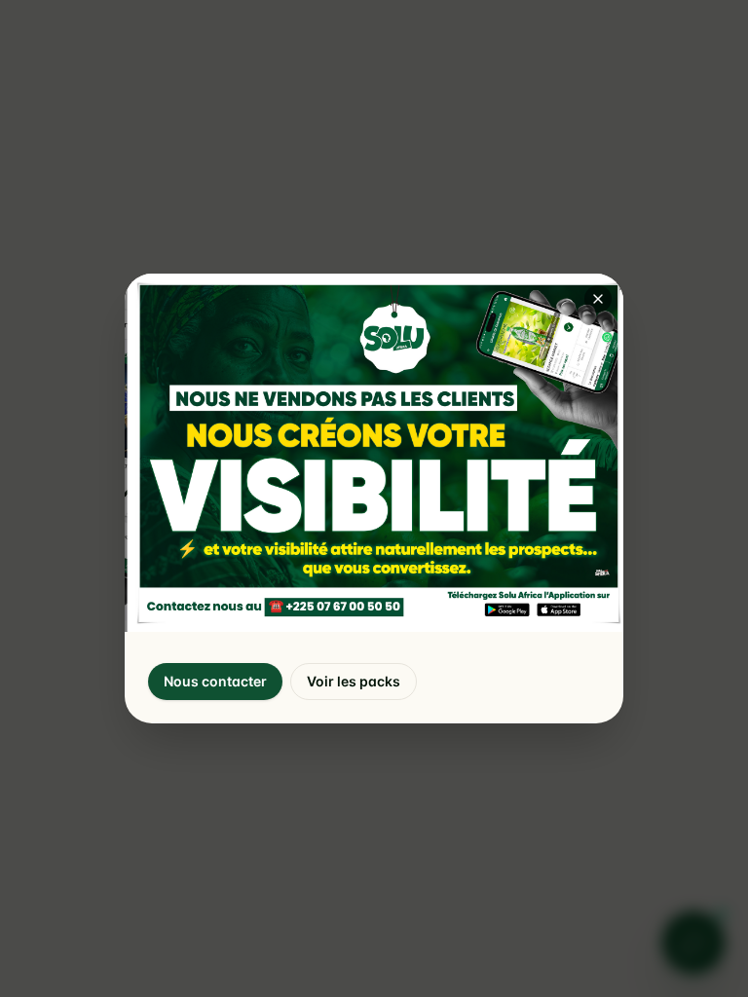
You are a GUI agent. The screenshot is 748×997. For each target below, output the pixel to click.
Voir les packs (353, 681)
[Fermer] (598, 299)
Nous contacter (215, 681)
